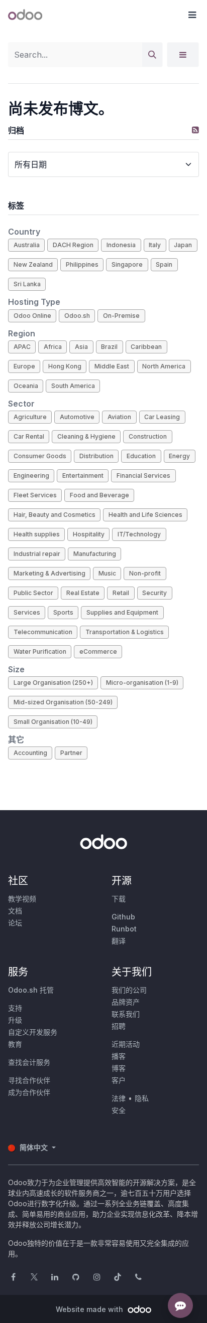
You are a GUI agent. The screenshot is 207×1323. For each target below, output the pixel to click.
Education (141, 456)
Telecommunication (43, 632)
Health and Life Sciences (145, 514)
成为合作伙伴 (29, 1092)
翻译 (119, 940)
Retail (121, 593)
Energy (179, 456)
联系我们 (126, 1014)
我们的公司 (129, 990)
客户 (119, 1080)
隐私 (142, 1098)
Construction (148, 436)
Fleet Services (35, 495)
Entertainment (83, 475)
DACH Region (73, 245)
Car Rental (29, 436)
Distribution (96, 456)
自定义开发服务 (32, 1032)
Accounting (30, 753)
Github (123, 916)
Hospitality (89, 534)
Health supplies (37, 534)
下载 (119, 898)
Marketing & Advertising (49, 573)
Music (107, 573)
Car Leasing (162, 417)
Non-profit (145, 573)
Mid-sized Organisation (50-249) (63, 702)
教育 (15, 1044)
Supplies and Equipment (122, 612)
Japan (183, 245)
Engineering (31, 475)
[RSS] (195, 130)
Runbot (124, 928)
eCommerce (98, 651)
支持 (15, 1008)
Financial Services (143, 475)
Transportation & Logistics (124, 632)
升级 (15, 1020)
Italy (155, 245)
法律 (119, 1098)
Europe (24, 366)
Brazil (109, 346)
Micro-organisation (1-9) (142, 682)
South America (73, 386)
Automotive (77, 417)
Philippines (82, 264)
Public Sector (33, 593)
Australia (27, 245)
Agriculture (30, 417)
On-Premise (121, 315)
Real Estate (82, 593)
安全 (119, 1110)
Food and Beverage (99, 495)
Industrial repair (37, 553)
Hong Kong (64, 366)
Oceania (26, 386)
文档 (15, 910)
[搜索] (152, 54)
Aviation (119, 417)
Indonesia (121, 245)
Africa (53, 346)
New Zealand (33, 264)
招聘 (119, 1026)
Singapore (127, 264)
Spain (164, 264)
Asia (81, 346)
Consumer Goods (40, 456)
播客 (119, 1056)
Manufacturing (94, 553)
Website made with (90, 1309)
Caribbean (146, 346)
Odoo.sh (77, 315)
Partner (71, 753)
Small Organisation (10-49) (53, 721)
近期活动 (126, 1044)
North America (163, 366)
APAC (22, 346)
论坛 (15, 922)
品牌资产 (126, 1002)
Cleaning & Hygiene (86, 436)
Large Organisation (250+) (53, 682)
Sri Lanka (27, 284)
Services (27, 612)
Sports (63, 612)
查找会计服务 (29, 1062)
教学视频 (22, 898)
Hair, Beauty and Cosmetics (54, 514)
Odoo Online (32, 315)
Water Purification (40, 651)
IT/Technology (139, 534)
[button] (192, 15)
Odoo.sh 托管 (31, 990)
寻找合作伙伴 (29, 1080)
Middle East (111, 366)
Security (154, 593)
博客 (119, 1068)
